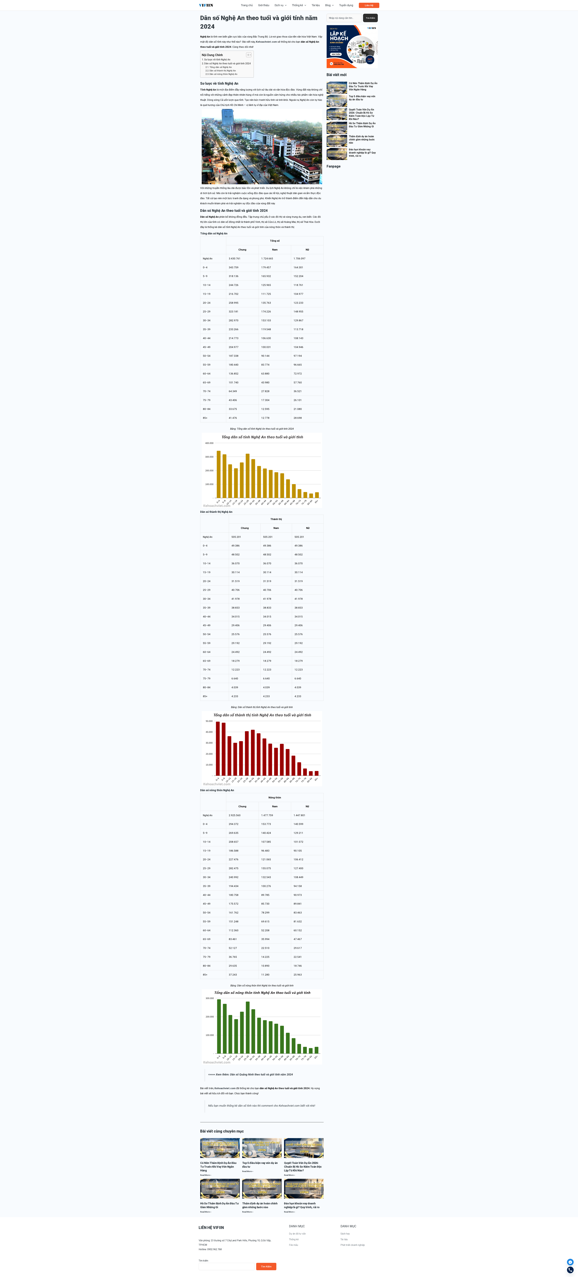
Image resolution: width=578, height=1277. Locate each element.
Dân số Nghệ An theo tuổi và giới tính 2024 (227, 63)
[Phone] (570, 1270)
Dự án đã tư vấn (297, 1233)
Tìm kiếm (203, 1260)
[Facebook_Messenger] (570, 1262)
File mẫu (293, 1245)
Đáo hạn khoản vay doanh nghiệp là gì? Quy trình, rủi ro (362, 152)
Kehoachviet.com (266, 41)
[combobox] (344, 18)
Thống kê (294, 1239)
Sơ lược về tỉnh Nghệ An (217, 59)
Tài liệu (344, 1239)
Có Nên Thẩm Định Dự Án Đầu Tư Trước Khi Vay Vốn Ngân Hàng (218, 1166)
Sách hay (345, 1233)
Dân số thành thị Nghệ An (223, 70)
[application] (285, 5)
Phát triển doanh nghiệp (352, 1245)
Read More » (205, 1175)
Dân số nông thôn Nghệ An (223, 74)
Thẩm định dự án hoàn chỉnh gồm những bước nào (362, 139)
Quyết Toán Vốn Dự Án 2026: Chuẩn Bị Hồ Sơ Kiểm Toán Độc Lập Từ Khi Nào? (303, 1166)
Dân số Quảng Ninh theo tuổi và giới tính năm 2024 (261, 1074)
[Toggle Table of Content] (247, 54)
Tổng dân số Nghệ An (221, 67)
